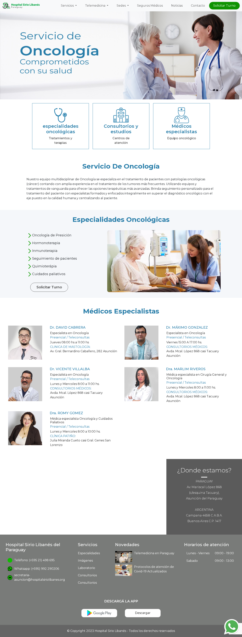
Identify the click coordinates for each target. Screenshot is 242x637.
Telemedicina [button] (95, 5)
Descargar (142, 613)
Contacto (198, 5)
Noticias (177, 5)
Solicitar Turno (224, 5)
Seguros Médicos (150, 5)
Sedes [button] (121, 5)
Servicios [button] (67, 5)
